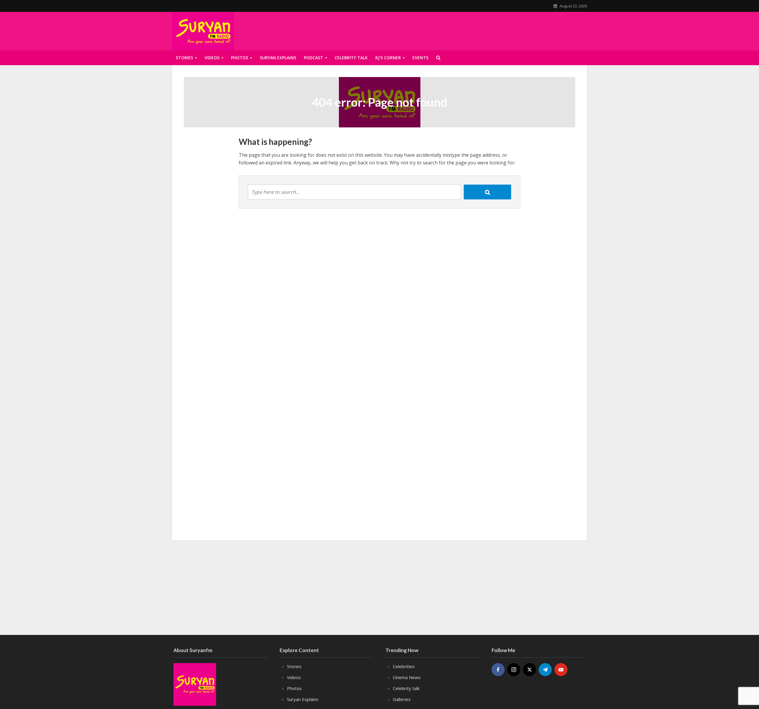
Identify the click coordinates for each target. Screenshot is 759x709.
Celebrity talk (351, 57)
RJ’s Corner (388, 57)
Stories (184, 57)
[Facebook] (498, 669)
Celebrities (404, 666)
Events (420, 57)
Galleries (402, 699)
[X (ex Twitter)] (529, 669)
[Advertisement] (515, 30)
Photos (239, 57)
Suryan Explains (278, 57)
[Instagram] (513, 669)
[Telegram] (545, 669)
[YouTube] (560, 669)
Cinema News (407, 677)
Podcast (313, 57)
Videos (212, 57)
